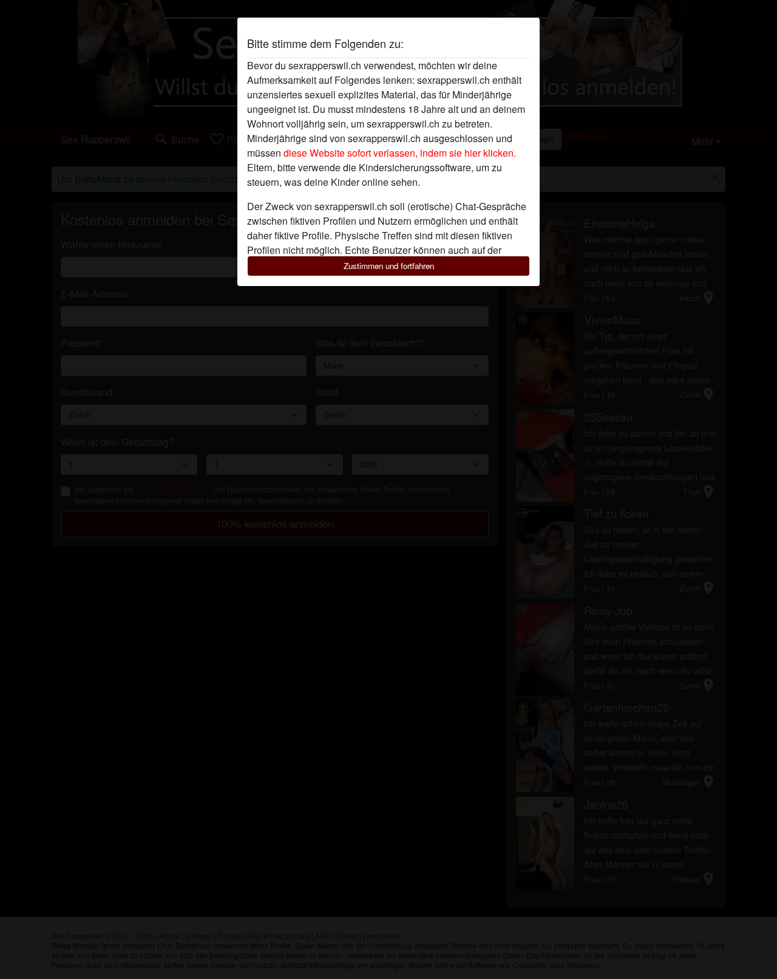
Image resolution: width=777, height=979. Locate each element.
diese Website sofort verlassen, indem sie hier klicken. (399, 153)
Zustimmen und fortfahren (389, 265)
